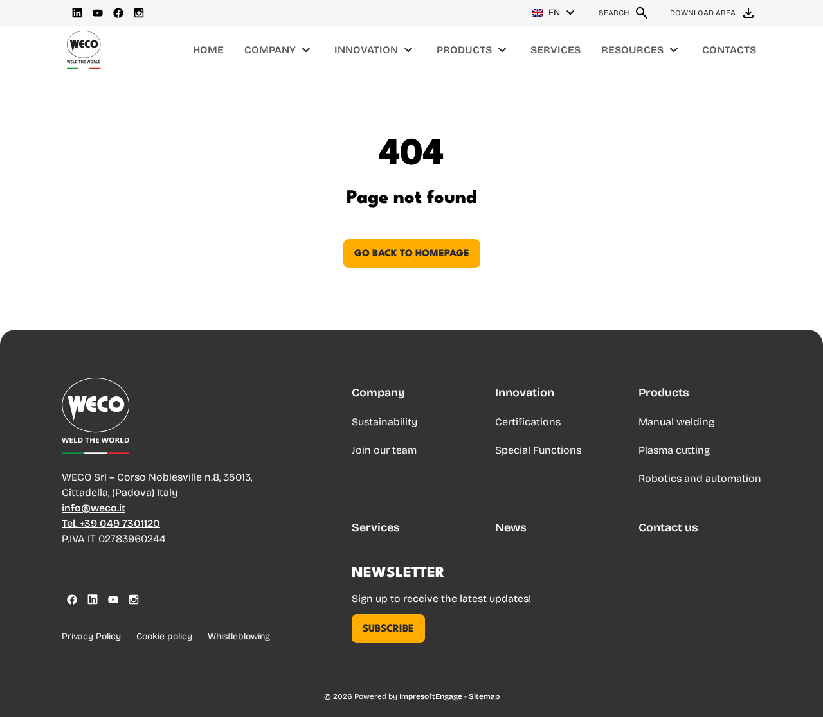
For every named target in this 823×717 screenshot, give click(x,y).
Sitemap (484, 696)
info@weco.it (93, 508)
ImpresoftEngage (430, 696)
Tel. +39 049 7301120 (111, 523)
